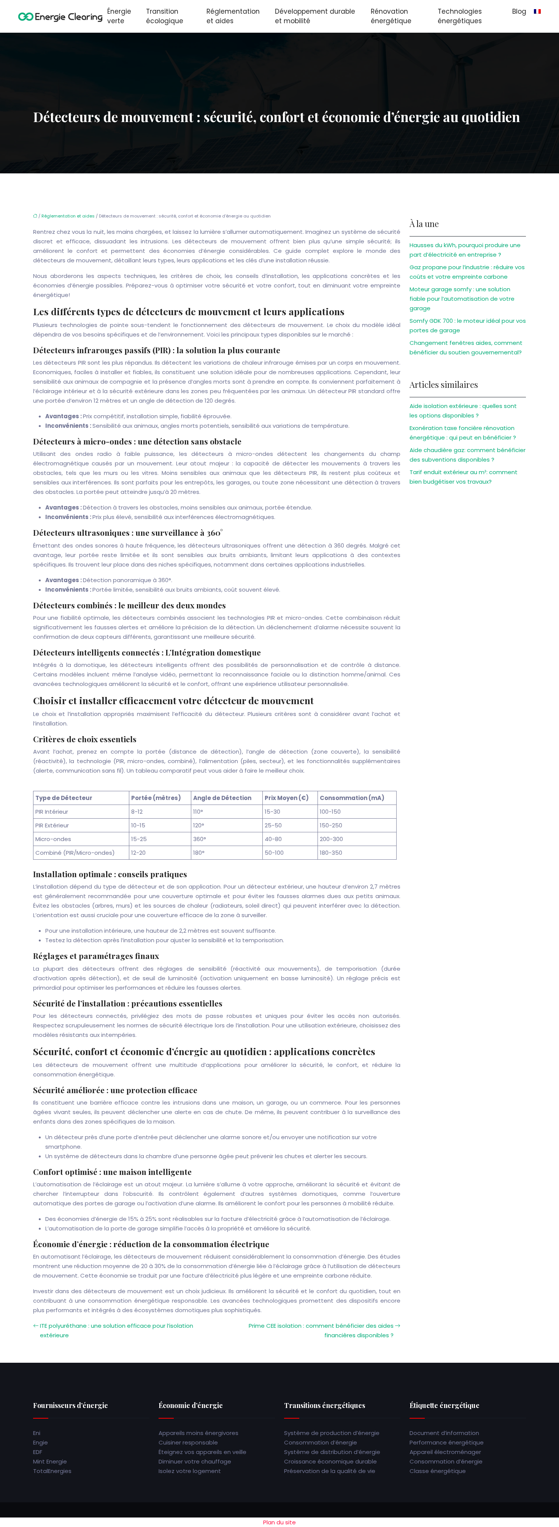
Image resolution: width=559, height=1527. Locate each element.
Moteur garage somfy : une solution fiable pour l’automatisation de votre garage (462, 298)
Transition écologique (164, 16)
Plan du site (279, 1522)
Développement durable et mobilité (315, 16)
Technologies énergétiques (460, 16)
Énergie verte (119, 16)
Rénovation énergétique (391, 16)
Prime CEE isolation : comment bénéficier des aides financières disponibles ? (321, 1330)
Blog (519, 11)
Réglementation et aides (233, 16)
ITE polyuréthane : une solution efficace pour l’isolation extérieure (116, 1330)
